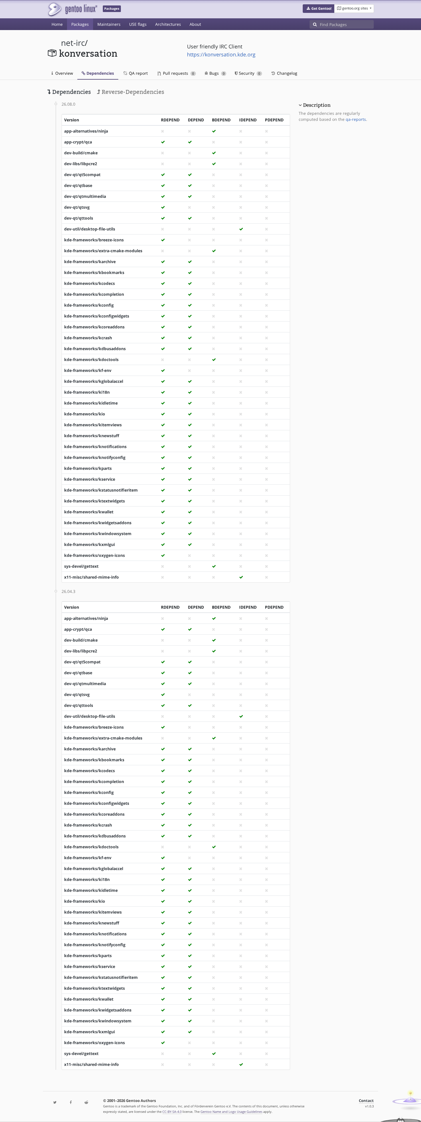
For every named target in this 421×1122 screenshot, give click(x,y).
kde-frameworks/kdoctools (91, 359)
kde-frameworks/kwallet (88, 511)
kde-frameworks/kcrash (88, 337)
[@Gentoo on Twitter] (55, 1102)
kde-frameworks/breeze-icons (94, 239)
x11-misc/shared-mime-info (91, 577)
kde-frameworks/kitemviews (93, 424)
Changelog (286, 73)
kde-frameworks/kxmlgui (89, 544)
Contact (366, 1100)
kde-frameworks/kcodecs (89, 283)
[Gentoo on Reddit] (86, 1102)
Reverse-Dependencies (132, 91)
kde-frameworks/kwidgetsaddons (97, 522)
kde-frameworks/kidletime (91, 403)
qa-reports (356, 119)
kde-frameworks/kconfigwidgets (96, 316)
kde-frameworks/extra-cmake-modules (103, 250)
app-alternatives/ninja (86, 131)
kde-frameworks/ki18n (87, 392)
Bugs (216, 73)
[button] (319, 8)
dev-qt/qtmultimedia (85, 196)
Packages (80, 24)
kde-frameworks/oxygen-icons (94, 555)
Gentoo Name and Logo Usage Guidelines (231, 1111)
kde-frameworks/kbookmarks (94, 272)
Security (249, 73)
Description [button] (316, 105)
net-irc (73, 43)
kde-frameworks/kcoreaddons (94, 327)
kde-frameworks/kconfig (89, 305)
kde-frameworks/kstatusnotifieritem (101, 490)
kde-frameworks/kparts (88, 468)
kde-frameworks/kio (84, 414)
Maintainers (109, 24)
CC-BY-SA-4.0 (172, 1111)
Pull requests (178, 73)
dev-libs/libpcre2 (80, 163)
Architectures (168, 24)
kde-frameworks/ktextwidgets (94, 501)
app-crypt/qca (78, 142)
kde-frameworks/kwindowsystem (97, 533)
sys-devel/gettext (81, 566)
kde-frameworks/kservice (89, 479)
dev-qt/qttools (78, 218)
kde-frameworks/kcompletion (94, 294)
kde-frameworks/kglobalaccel (93, 381)
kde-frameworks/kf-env (87, 370)
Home (57, 24)
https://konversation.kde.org (221, 54)
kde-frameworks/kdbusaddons (95, 348)
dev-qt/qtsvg (77, 207)
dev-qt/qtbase (78, 185)
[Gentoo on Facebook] (70, 1102)
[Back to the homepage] (72, 9)
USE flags (138, 24)
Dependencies (99, 73)
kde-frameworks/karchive (90, 261)
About (195, 24)
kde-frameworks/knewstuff (91, 435)
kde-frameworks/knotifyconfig (94, 457)
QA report (138, 73)
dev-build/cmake (81, 152)
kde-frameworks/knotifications (95, 446)
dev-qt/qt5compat (82, 174)
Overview (63, 73)
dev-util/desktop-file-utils (89, 229)
